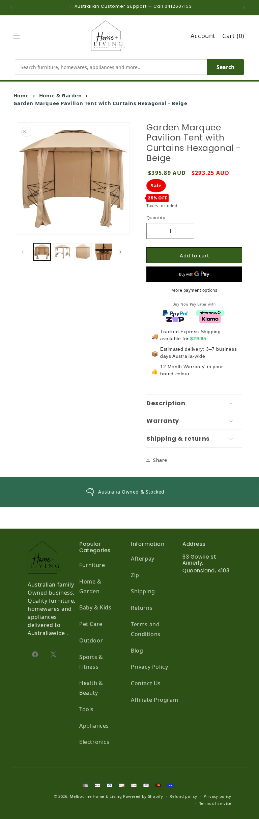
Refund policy (183, 796)
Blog (137, 650)
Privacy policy (217, 796)
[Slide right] (122, 252)
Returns (141, 607)
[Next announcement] (245, 7)
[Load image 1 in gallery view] (42, 251)
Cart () (233, 36)
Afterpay (142, 558)
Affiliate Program (154, 699)
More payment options (194, 290)
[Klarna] (210, 318)
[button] (18, 35)
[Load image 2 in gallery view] (62, 251)
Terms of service (215, 803)
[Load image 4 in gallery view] (103, 251)
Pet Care (91, 624)
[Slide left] (24, 252)
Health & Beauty (91, 687)
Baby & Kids (95, 607)
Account (203, 36)
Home (21, 95)
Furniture (92, 565)
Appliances (94, 725)
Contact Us (146, 683)
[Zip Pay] (175, 318)
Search (226, 67)
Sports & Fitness (91, 661)
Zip (135, 575)
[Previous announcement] (13, 7)
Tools (86, 709)
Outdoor (91, 640)
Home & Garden (60, 95)
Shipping (143, 591)
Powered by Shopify (143, 796)
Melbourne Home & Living (96, 796)
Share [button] (160, 460)
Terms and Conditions (146, 629)
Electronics (94, 742)
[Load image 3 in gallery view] (83, 251)
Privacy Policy (149, 666)
